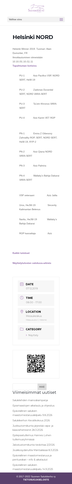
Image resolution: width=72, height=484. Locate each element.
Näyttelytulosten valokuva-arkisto (32, 263)
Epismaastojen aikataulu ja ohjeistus (33, 405)
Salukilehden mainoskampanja (30, 400)
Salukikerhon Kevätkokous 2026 (31, 420)
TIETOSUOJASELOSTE (36, 479)
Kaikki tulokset (21, 253)
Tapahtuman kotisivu (25, 65)
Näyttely (33, 335)
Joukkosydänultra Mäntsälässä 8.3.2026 (35, 450)
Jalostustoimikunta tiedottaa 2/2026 (34, 444)
